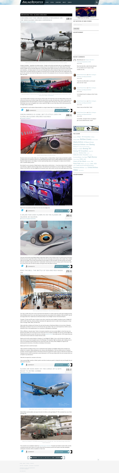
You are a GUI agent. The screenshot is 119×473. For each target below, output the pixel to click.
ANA (87, 144)
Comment (30, 365)
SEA (95, 163)
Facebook (26, 465)
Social (52, 2)
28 (53, 457)
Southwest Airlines (78, 167)
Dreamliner (85, 154)
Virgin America (81, 170)
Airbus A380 (76, 139)
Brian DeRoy (26, 274)
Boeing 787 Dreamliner (80, 151)
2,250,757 (92, 18)
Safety (91, 163)
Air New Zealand (95, 139)
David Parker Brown (29, 22)
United (86, 167)
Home (47, 2)
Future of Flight (76, 159)
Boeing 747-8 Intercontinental (84, 146)
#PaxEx (79, 136)
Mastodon (36, 465)
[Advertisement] (46, 10)
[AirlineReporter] (32, 2)
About (64, 2)
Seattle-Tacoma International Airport (85, 165)
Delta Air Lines (77, 155)
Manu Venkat (26, 118)
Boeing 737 (76, 146)
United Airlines (93, 167)
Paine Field (76, 163)
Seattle (74, 165)
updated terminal (49, 334)
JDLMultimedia (51, 95)
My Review (88, 161)
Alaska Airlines (78, 142)
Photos (82, 163)
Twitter (21, 465)
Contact (32, 463)
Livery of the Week (79, 161)
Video (75, 170)
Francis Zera (26, 372)
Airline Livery (86, 139)
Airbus (92, 136)
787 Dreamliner (86, 137)
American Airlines (79, 144)
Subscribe (58, 2)
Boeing (92, 144)
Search (70, 2)
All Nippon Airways (89, 142)
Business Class (82, 153)
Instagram (31, 465)
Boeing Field (91, 151)
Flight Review (92, 157)
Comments (31, 110)
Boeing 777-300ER (77, 148)
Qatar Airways (87, 163)
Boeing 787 (87, 148)
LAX (84, 159)
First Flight (84, 157)
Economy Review (77, 157)
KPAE (81, 159)
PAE (92, 161)
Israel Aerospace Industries (45, 445)
